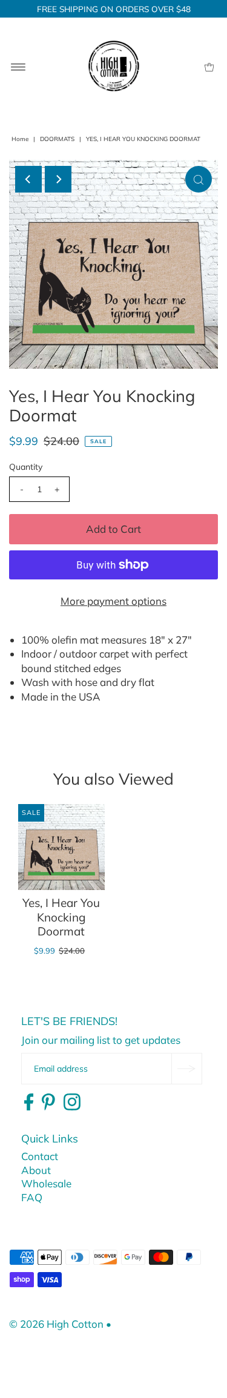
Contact (39, 1156)
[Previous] (28, 179)
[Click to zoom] (198, 179)
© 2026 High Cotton (56, 1323)
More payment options (113, 601)
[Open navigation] (18, 66)
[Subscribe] (186, 1068)
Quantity (25, 466)
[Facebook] (28, 1102)
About (36, 1170)
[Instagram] (72, 1102)
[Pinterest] (48, 1102)
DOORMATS (57, 139)
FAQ (31, 1197)
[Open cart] (209, 66)
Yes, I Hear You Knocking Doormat (61, 916)
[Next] (58, 179)
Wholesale (46, 1183)
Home (20, 139)
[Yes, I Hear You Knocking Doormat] (61, 847)
